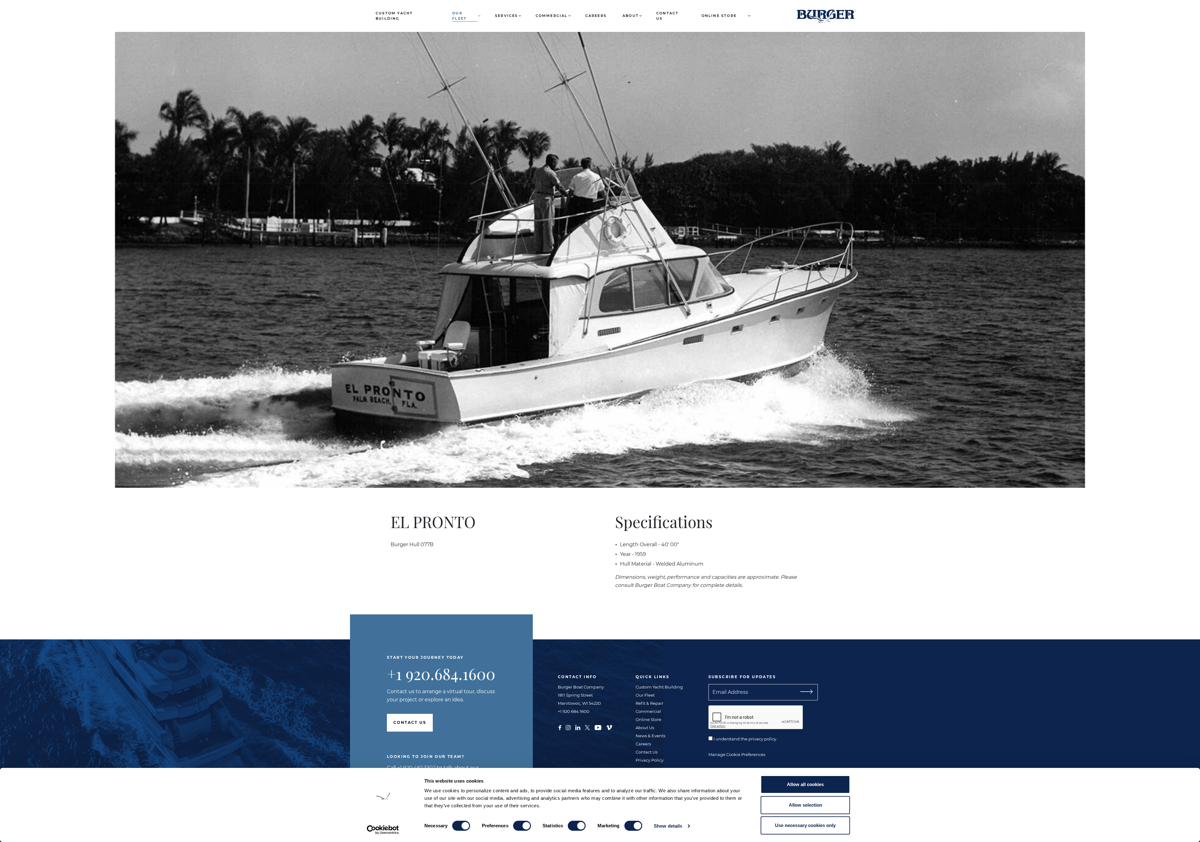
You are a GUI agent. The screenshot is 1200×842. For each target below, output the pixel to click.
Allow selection (805, 805)
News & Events (650, 735)
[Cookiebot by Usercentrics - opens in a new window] (383, 829)
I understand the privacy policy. (744, 738)
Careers (596, 15)
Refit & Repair (649, 703)
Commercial (552, 15)
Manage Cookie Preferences (736, 754)
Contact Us (667, 16)
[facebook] (560, 726)
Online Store (719, 15)
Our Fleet (459, 16)
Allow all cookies (805, 784)
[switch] (522, 826)
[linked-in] (577, 726)
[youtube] (597, 726)
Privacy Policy (649, 760)
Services (506, 15)
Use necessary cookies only (805, 825)
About (630, 15)
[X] (587, 726)
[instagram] (568, 726)
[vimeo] (609, 726)
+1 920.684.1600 (441, 673)
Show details (668, 826)
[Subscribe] (804, 692)
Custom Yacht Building (394, 16)
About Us (645, 727)
